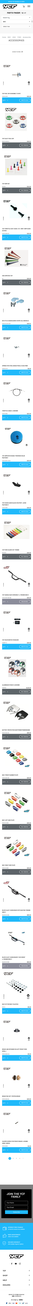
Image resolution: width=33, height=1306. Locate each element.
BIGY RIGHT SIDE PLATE (8, 865)
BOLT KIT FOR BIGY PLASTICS (10, 1004)
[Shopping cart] (24, 6)
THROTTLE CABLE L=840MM (10, 411)
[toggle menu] (28, 6)
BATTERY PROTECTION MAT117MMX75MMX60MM (16, 730)
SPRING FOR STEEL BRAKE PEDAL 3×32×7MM (15, 366)
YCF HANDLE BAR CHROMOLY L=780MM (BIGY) (15, 595)
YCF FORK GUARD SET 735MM (10, 550)
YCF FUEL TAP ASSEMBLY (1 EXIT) (11, 93)
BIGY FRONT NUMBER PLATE (10, 775)
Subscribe (16, 1212)
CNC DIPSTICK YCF (7, 276)
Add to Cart (24, 100)
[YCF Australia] (10, 6)
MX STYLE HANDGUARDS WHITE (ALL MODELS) (15, 321)
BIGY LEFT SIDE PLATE (8, 820)
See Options (25, 145)
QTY (4, 100)
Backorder (25, 601)
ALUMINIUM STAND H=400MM (11, 685)
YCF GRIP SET (6, 183)
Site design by (14, 1299)
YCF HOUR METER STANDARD (10, 640)
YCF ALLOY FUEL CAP (8, 138)
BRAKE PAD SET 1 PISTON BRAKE (11, 1096)
